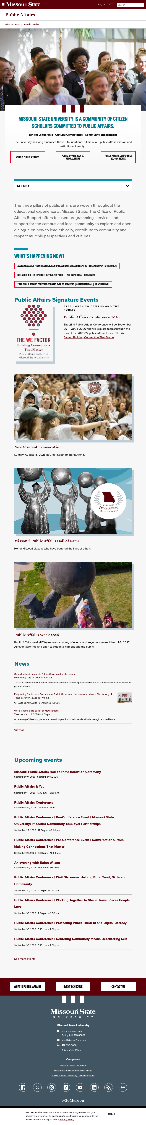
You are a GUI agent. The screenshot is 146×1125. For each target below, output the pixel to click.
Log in (101, 4)
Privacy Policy (66, 1119)
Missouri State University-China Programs (73, 1075)
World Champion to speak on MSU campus (36, 710)
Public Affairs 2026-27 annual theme (73, 157)
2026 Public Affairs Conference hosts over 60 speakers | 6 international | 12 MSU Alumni (63, 284)
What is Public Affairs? (27, 157)
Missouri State (12, 24)
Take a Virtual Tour (71, 1050)
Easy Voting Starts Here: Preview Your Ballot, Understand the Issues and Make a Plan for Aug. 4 (63, 694)
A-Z (111, 4)
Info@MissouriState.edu (74, 1040)
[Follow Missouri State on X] (37, 1087)
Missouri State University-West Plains (73, 1070)
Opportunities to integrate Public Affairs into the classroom (44, 674)
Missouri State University (73, 1065)
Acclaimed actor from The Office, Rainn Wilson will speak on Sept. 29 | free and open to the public (67, 265)
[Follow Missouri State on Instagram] (51, 1087)
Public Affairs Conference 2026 (91, 317)
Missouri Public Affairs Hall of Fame (47, 541)
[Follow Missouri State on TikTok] (66, 1087)
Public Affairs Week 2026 (36, 635)
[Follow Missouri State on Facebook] (23, 1087)
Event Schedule (73, 987)
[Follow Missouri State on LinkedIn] (94, 1087)
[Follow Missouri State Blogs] (108, 1087)
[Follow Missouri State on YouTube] (80, 1087)
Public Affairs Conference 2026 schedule (118, 157)
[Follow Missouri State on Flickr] (123, 1087)
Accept (111, 1114)
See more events (24, 959)
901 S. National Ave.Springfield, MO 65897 (73, 1033)
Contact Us (118, 987)
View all (19, 730)
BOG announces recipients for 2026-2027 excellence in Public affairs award (56, 275)
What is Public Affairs (27, 987)
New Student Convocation (38, 447)
